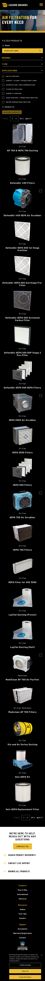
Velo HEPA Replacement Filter (22, 809)
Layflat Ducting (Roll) (22, 647)
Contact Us (22, 846)
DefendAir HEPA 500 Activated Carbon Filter (22, 318)
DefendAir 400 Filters (22, 183)
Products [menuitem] (22, 885)
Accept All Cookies (25, 977)
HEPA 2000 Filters (22, 452)
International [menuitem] (22, 894)
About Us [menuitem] (22, 898)
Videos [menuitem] (22, 909)
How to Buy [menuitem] (22, 890)
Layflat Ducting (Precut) (22, 614)
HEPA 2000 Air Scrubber (22, 420)
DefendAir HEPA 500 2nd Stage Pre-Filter (22, 284)
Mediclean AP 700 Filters (22, 712)
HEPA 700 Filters (22, 550)
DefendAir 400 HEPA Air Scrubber (22, 215)
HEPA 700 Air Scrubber (22, 517)
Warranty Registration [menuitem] (22, 933)
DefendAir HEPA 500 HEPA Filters (22, 387)
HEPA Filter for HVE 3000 (22, 582)
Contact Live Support (19, 863)
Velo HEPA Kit (22, 777)
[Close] (41, 955)
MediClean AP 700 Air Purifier (22, 679)
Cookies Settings (25, 965)
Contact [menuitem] (22, 937)
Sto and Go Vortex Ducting (22, 744)
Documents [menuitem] (22, 929)
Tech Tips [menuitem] (22, 914)
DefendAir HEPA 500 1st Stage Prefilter (22, 249)
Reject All (25, 971)
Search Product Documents (22, 855)
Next (27, 118)
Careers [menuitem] (22, 918)
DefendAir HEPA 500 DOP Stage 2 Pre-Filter (22, 353)
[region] (22, 966)
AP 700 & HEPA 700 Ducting (22, 150)
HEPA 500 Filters (22, 485)
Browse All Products (19, 871)
